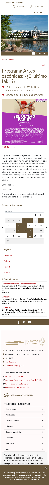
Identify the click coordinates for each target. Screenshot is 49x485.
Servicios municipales (14, 432)
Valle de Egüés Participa (14, 376)
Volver (44, 65)
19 (19, 230)
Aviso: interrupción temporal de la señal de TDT (22, 473)
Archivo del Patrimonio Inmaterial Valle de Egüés (23, 380)
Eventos (11, 59)
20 (24, 230)
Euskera (7, 272)
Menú (38, 53)
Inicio (4, 59)
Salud (8, 449)
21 (30, 230)
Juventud (8, 255)
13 (24, 225)
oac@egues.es (11, 362)
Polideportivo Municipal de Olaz (17, 388)
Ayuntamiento (11, 409)
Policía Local (10, 415)
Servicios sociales (12, 420)
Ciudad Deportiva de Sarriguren (17, 384)
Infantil (7, 267)
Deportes (9, 438)
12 (19, 225)
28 (30, 236)
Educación (9, 426)
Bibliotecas (10, 443)
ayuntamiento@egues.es (15, 366)
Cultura (7, 261)
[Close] (47, 467)
